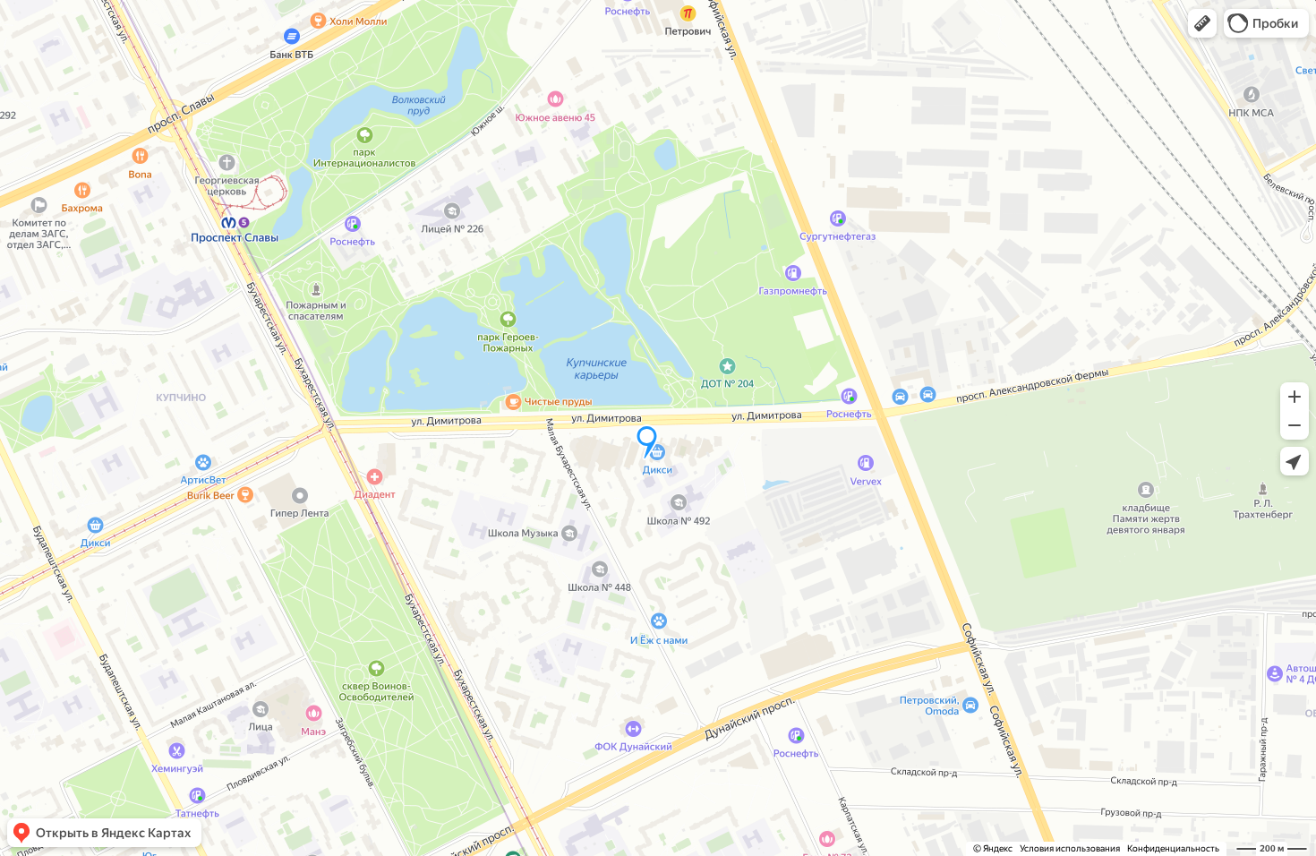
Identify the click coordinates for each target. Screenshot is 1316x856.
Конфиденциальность (1173, 848)
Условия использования (1070, 848)
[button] (1202, 23)
